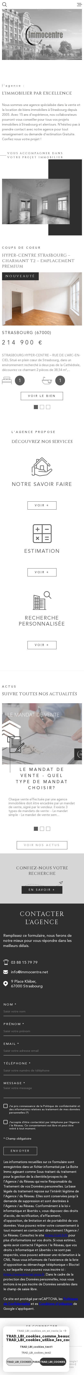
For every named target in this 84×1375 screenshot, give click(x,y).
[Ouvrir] (4, 4)
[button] (36, 407)
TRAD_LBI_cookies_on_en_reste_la (39, 1330)
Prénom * (13, 1024)
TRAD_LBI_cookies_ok (53, 1362)
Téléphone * (17, 1063)
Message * (14, 1083)
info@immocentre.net (29, 972)
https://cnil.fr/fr (56, 1235)
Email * (11, 1043)
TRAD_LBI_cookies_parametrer (20, 1362)
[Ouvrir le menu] (79, 4)
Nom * (10, 1004)
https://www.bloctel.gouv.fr (23, 1274)
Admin (71, 1364)
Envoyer (20, 1150)
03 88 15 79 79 (24, 962)
